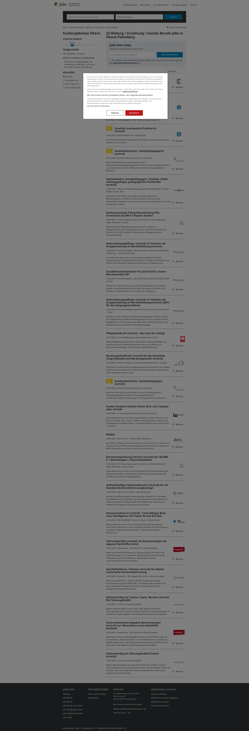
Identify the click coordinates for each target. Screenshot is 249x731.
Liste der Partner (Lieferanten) (98, 106)
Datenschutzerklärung (130, 91)
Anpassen (115, 113)
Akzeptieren (134, 113)
